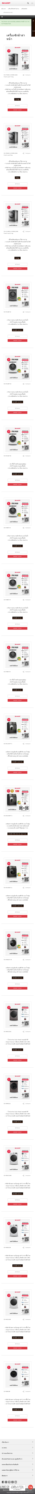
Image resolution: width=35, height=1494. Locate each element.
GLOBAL (4, 1448)
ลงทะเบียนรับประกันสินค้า (10, 1464)
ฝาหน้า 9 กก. (18, 546)
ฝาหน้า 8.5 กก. (17, 978)
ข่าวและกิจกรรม (7, 1453)
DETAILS (17, 105)
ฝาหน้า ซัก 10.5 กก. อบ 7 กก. (17, 834)
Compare (27, 75)
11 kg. (17, 258)
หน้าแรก (3, 8)
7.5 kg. (17, 99)
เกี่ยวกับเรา (5, 1442)
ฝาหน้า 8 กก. (18, 618)
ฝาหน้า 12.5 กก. (17, 762)
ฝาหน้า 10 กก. (17, 330)
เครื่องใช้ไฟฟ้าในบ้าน (13, 8)
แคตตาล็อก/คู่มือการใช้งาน (10, 1470)
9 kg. (17, 178)
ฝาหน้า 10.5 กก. (17, 906)
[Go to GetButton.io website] (31, 1492)
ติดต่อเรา (5, 1476)
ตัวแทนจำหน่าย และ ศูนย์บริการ (12, 1459)
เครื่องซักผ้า (24, 8)
